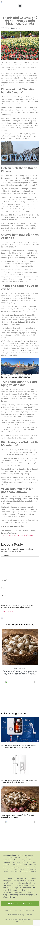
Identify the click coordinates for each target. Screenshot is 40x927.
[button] (20, 6)
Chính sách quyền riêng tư (24, 910)
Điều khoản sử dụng (16, 915)
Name (4, 580)
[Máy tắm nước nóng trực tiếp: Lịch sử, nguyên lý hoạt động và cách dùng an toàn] (20, 764)
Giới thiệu (9, 910)
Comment (5, 555)
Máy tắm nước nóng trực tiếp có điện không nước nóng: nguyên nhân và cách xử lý (18, 746)
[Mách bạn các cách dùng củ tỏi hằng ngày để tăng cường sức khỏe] (20, 799)
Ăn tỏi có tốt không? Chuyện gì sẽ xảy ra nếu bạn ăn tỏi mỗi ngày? (20, 672)
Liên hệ (29, 915)
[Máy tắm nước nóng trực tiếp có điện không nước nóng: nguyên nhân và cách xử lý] (20, 729)
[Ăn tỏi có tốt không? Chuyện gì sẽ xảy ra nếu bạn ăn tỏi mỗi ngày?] (20, 647)
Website (4, 596)
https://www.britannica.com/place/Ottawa (17, 535)
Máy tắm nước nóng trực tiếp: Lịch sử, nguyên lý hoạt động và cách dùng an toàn (19, 781)
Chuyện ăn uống (20, 668)
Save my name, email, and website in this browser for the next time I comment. (17, 606)
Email (3, 588)
